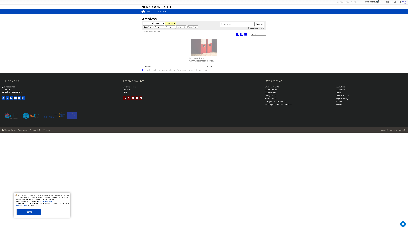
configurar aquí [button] (21, 205)
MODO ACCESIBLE (371, 2)
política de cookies (45, 201)
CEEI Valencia (10, 80)
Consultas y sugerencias (12, 92)
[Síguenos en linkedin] (19, 98)
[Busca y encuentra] (395, 2)
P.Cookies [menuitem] (46, 130)
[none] (204, 56)
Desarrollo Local (342, 96)
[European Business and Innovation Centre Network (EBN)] (11, 116)
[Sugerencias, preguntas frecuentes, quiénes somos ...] (388, 2)
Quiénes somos (8, 87)
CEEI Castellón (271, 90)
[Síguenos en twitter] (7, 98)
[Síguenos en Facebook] (11, 98)
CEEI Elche (340, 87)
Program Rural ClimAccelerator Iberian (201, 59)
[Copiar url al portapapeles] (142, 70)
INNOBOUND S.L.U (156, 7)
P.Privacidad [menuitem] (34, 130)
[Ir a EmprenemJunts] (346, 3)
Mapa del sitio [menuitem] (10, 130)
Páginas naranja (342, 99)
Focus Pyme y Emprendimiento (278, 105)
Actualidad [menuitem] (151, 12)
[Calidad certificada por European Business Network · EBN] (31, 116)
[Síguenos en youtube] (15, 98)
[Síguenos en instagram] (23, 98)
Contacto (6, 89)
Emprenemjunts (133, 80)
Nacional (339, 93)
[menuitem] (143, 11)
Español (384, 130)
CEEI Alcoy (340, 90)
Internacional (270, 99)
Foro (125, 92)
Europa (339, 102)
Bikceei (339, 105)
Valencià (393, 130)
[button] (402, 2)
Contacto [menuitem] (162, 12)
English (402, 130)
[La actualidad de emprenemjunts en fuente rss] (124, 98)
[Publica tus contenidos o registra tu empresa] (391, 2)
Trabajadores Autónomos (275, 102)
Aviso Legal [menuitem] (22, 130)
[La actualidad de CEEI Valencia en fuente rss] (3, 98)
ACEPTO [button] (29, 212)
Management (270, 96)
